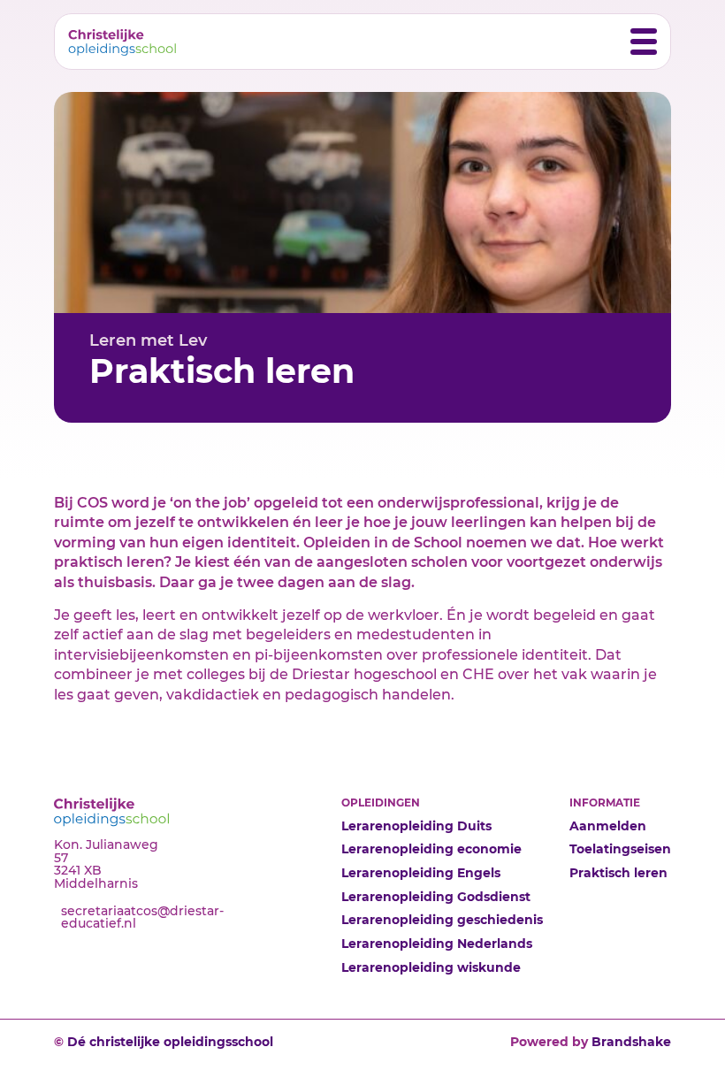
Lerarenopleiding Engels (420, 873)
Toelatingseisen (620, 849)
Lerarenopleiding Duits (416, 826)
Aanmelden (607, 826)
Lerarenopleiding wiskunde (431, 967)
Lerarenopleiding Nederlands (436, 944)
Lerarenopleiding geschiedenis (442, 920)
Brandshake (631, 1042)
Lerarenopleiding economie (431, 849)
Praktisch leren (618, 873)
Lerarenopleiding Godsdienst (435, 897)
